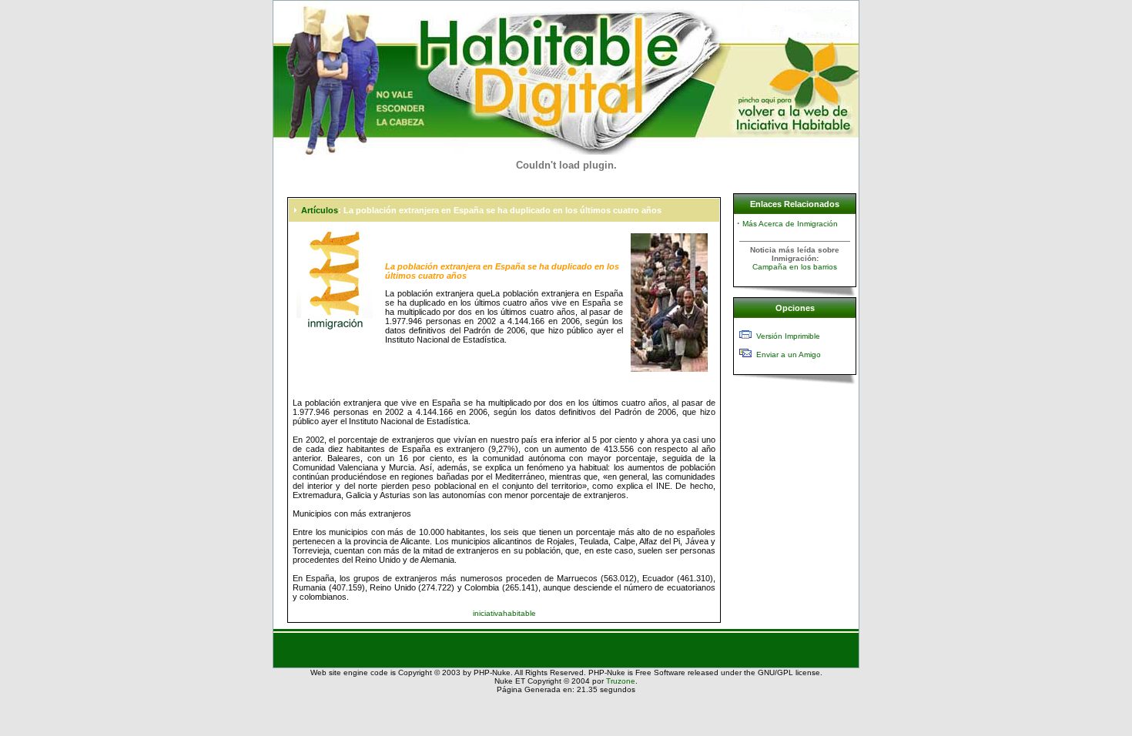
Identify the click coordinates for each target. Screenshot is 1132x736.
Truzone (620, 681)
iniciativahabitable (504, 613)
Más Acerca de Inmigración (790, 223)
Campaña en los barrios (794, 267)
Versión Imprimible (788, 336)
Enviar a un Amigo (788, 354)
